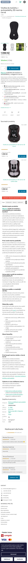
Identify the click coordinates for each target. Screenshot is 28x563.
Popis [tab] (3, 202)
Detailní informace (5, 107)
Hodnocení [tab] (20, 202)
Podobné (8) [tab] (9, 202)
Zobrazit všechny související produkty (14, 197)
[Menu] (24, 2)
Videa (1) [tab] (15, 202)
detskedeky (6, 498)
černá (9, 414)
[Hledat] (16, 2)
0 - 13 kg (10, 407)
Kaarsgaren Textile (7, 500)
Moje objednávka (5, 510)
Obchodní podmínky (5, 512)
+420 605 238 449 (7, 491)
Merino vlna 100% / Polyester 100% (15, 411)
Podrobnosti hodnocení (20, 16)
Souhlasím (20, 559)
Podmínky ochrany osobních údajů (9, 514)
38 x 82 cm (10, 409)
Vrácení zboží (4, 508)
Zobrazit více (14, 477)
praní (14, 310)
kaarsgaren (5, 495)
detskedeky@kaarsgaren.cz (9, 488)
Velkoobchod (4, 524)
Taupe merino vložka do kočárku (14, 394)
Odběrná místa (4, 506)
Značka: (6, 18)
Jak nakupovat (4, 516)
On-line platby (4, 522)
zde (2, 550)
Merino (3, 72)
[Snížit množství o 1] (6, 69)
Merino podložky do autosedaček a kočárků (17, 402)
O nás (2, 518)
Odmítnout (7, 559)
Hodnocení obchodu (14, 429)
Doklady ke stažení (5, 520)
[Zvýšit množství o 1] (6, 67)
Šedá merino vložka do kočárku (13, 391)
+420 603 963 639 (7, 493)
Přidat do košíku (15, 68)
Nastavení (13, 554)
